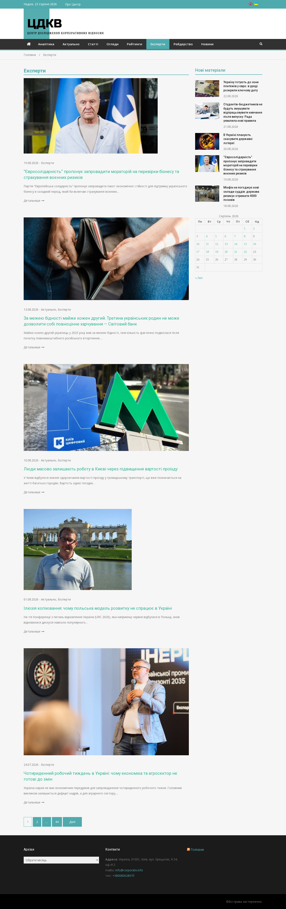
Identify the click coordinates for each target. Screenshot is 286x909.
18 (207, 251)
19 (216, 251)
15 (245, 244)
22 (245, 251)
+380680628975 (123, 876)
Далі (72, 822)
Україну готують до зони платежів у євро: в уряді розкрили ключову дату (241, 86)
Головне (197, 850)
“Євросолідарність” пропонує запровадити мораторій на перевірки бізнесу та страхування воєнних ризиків (240, 165)
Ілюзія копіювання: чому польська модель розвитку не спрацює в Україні (98, 608)
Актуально (71, 44)
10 (197, 244)
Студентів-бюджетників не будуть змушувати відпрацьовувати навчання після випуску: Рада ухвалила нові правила (242, 112)
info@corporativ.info (129, 870)
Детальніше (32, 201)
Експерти (158, 44)
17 (197, 251)
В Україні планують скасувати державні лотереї (238, 139)
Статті (93, 44)
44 (57, 822)
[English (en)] (250, 4)
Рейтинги (134, 44)
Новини (207, 44)
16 (254, 244)
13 (226, 244)
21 (235, 251)
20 (226, 251)
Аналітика (46, 44)
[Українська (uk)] (256, 4)
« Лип (199, 278)
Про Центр (73, 4)
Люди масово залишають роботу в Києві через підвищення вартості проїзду (101, 468)
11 (207, 244)
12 (216, 244)
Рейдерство (183, 44)
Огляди (113, 44)
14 (235, 244)
